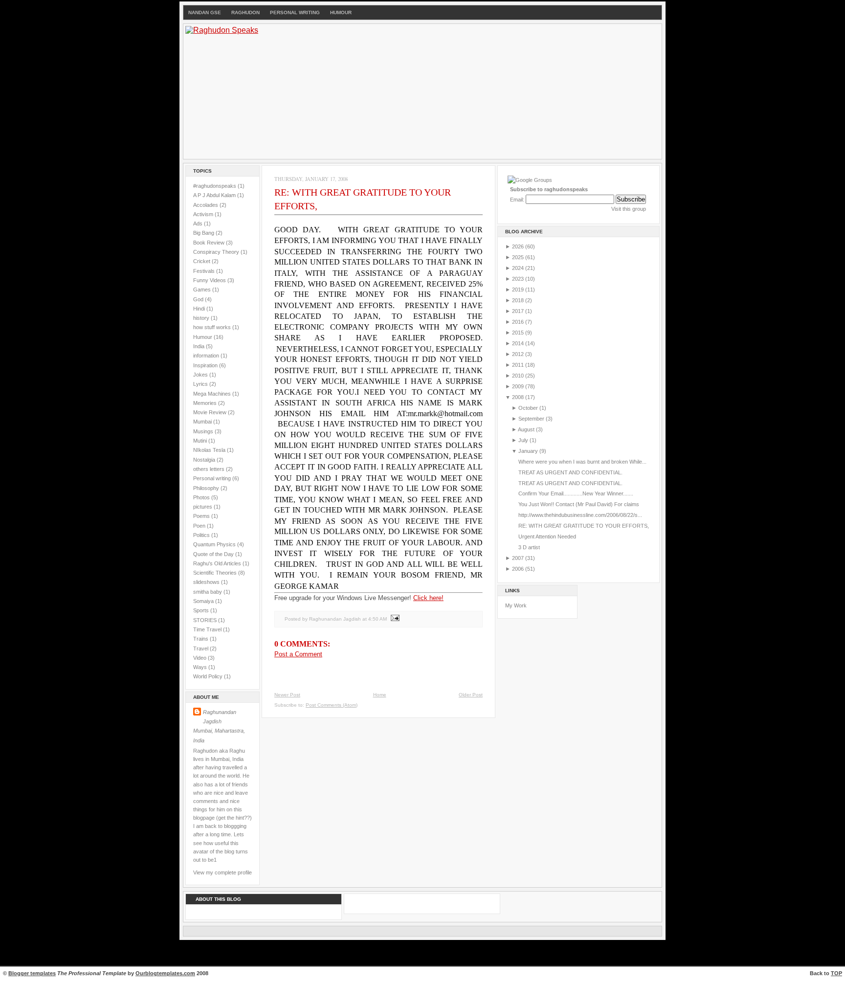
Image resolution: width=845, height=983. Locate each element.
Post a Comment (298, 654)
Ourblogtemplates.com (165, 973)
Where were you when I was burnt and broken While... (582, 462)
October (528, 408)
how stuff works (212, 327)
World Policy (208, 676)
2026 (518, 246)
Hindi (199, 309)
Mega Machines (212, 394)
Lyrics (201, 384)
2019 (518, 289)
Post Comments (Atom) (331, 705)
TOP (836, 973)
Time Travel (208, 629)
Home (379, 694)
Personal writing (212, 478)
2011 (518, 365)
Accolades (206, 205)
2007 (518, 558)
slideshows (207, 582)
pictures (203, 507)
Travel (201, 648)
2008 (518, 397)
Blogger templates (32, 973)
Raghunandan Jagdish (219, 716)
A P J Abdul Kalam (215, 195)
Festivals (204, 271)
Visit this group (628, 209)
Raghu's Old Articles (218, 563)
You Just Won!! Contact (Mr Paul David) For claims (578, 504)
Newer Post (287, 694)
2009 (518, 386)
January (528, 451)
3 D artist (529, 547)
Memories (205, 403)
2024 (518, 268)
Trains (201, 639)
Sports (201, 610)
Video (200, 658)
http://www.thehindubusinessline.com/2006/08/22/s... (580, 515)
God (199, 299)
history (202, 318)
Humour (341, 12)
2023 (518, 279)
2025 (518, 257)
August (527, 429)
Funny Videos (210, 280)
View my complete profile (222, 872)
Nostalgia (205, 460)
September (532, 419)
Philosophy (207, 488)
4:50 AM (377, 618)
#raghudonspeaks (215, 186)
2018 (518, 300)
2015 (518, 332)
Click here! (428, 598)
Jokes (201, 375)
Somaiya (204, 601)
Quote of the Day (214, 554)
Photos (202, 497)
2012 (518, 354)
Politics (202, 535)
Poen (200, 526)
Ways (200, 667)
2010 (518, 376)
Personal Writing (295, 12)
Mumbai (203, 421)
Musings (204, 431)
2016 (518, 322)
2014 (518, 343)
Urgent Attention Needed (547, 536)
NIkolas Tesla (210, 450)
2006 (518, 569)
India (199, 346)
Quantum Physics (215, 544)
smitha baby (208, 592)
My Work (516, 605)
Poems (202, 516)
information (207, 355)
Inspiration (206, 365)
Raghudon (245, 12)
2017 (518, 311)
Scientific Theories (215, 573)
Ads (198, 223)
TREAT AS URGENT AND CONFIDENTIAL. (570, 472)
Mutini (200, 441)
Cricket (202, 261)
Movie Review (210, 412)
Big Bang (204, 233)
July (524, 440)
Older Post (471, 694)
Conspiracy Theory (217, 252)
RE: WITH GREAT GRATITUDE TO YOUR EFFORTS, (583, 526)
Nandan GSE (204, 12)
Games (202, 289)
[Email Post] (394, 618)
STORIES (205, 620)
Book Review (209, 243)
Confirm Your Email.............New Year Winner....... (575, 493)
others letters (209, 469)
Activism (204, 214)
